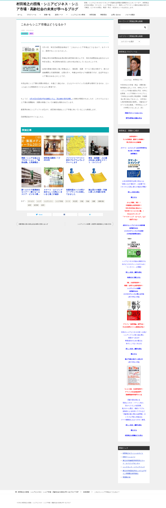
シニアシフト (48, 201)
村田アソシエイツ (129, 457)
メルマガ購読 (130, 15)
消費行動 (101, 201)
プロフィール (31, 15)
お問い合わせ (116, 15)
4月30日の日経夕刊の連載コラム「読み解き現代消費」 (51, 99)
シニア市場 (59, 201)
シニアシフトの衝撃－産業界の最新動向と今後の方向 (94, 224)
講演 (31, 33)
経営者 (36, 205)
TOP (48, 492)
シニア (39, 201)
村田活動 (93, 15)
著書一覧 (47, 15)
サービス (31, 201)
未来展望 (24, 33)
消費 (93, 201)
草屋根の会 (127, 477)
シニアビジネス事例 (78, 15)
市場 (81, 201)
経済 (42, 205)
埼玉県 (75, 201)
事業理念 (103, 15)
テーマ (68, 201)
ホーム (20, 15)
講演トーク (59, 15)
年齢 (87, 201)
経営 (29, 205)
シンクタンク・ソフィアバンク (134, 467)
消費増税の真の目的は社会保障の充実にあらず (33, 224)
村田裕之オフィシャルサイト (133, 453)
